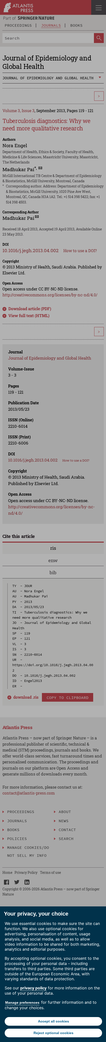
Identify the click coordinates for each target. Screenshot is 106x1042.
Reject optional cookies (53, 1033)
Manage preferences (22, 1002)
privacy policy (33, 987)
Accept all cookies (53, 1021)
